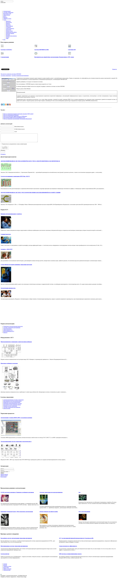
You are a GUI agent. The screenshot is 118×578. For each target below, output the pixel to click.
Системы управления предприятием (20, 75)
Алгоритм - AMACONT (6, 249)
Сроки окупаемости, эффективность (68, 546)
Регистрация (3, 476)
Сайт (16, 131)
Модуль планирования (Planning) (11, 115)
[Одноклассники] (6, 104)
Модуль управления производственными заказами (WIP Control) (18, 113)
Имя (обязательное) (19, 126)
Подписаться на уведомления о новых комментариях (14, 144)
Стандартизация (5, 57)
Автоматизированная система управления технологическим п (16, 441)
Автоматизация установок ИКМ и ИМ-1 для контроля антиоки (16, 417)
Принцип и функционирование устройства (11, 213)
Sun (79, 492)
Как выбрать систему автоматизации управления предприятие (16, 538)
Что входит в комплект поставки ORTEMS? (11, 74)
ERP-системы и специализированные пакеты (70, 553)
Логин (2, 468)
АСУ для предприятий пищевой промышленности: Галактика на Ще (76, 538)
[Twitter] (4, 104)
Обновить (3, 150)
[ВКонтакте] (2, 104)
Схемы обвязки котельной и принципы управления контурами (16, 264)
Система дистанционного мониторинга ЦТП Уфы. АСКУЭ (15, 176)
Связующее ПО (72, 49)
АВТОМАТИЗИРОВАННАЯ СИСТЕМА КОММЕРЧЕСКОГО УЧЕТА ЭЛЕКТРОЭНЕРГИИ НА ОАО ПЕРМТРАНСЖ (30, 161)
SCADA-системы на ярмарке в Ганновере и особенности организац (17, 492)
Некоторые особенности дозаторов (9, 363)
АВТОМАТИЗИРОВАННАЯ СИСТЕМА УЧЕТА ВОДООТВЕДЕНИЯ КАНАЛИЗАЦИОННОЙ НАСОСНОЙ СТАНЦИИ (30, 192)
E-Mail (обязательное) (20, 129)
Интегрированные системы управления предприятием (14, 546)
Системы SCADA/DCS (6, 49)
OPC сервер (71, 57)
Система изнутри (5, 553)
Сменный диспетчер (6, 234)
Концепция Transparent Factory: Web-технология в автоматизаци (17, 511)
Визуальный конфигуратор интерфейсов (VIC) (14, 117)
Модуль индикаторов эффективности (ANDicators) (15, 116)
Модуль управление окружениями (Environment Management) (17, 118)
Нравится (114, 69)
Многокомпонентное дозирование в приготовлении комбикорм (16, 341)
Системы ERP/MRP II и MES (41, 49)
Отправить (3, 154)
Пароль (2, 470)
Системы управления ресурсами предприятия (51, 492)
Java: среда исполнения (84, 511)
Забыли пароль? (4, 474)
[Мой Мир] (8, 104)
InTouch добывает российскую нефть (49, 511)
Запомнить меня (4, 471)
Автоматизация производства (8, 288)
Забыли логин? (4, 475)
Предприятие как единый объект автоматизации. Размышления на (51, 57)
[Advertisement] (59, 6)
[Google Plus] (10, 104)
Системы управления (6, 75)
